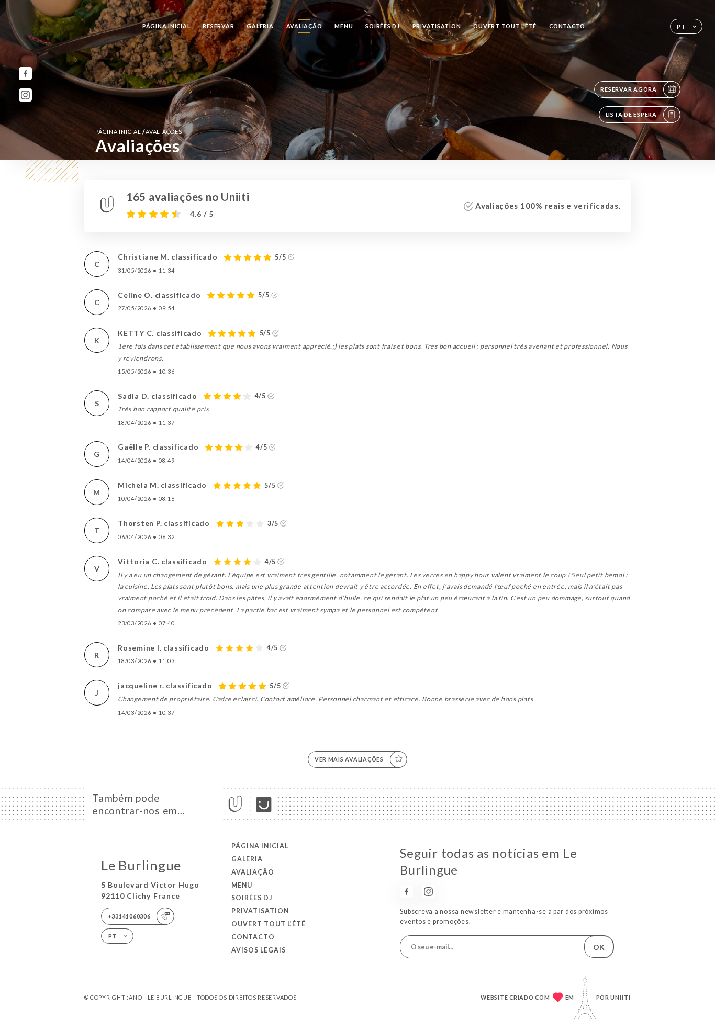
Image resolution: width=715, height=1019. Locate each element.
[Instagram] (25, 95)
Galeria (260, 26)
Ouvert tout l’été (505, 26)
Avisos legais (258, 950)
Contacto (567, 26)
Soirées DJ (382, 26)
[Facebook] (25, 73)
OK (599, 947)
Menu (343, 26)
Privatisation (436, 26)
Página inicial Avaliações (138, 132)
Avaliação (304, 26)
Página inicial (166, 26)
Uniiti (620, 997)
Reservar (218, 26)
